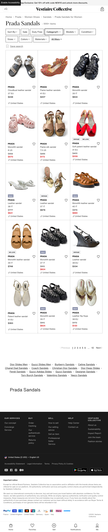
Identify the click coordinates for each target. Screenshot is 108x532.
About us (92, 425)
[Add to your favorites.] (34, 87)
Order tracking (32, 424)
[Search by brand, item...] (6, 9)
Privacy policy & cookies (62, 463)
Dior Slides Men (19, 364)
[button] (102, 9)
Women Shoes (32, 17)
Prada (18, 17)
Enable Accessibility (10, 2)
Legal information (34, 463)
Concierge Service (9, 429)
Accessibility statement (14, 463)
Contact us (73, 427)
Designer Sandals (85, 371)
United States (29, 514)
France (5, 514)
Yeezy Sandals (79, 375)
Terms (47, 463)
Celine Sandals (86, 364)
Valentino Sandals (57, 375)
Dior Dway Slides (90, 368)
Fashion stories (95, 441)
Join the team (94, 437)
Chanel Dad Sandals (16, 368)
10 (92, 347)
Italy (52, 514)
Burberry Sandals (64, 364)
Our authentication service (35, 433)
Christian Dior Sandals (64, 368)
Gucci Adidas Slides (40, 371)
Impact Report (94, 433)
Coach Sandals (40, 368)
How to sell (53, 423)
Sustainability (94, 429)
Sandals (47, 17)
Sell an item (53, 434)
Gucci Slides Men (41, 364)
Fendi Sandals (18, 371)
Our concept (10, 423)
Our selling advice (53, 429)
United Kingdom (16, 514)
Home (9, 17)
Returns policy (32, 441)
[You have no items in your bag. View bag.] (102, 9)
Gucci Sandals (64, 371)
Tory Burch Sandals (32, 375)
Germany (39, 514)
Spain (47, 514)
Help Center (73, 423)
